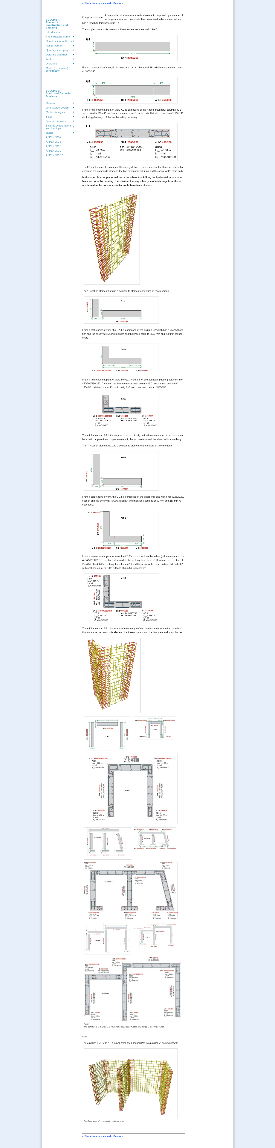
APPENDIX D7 (54, 155)
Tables (50, 59)
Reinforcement (54, 45)
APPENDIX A (53, 137)
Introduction (53, 32)
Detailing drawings (57, 54)
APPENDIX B (53, 141)
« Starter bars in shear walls (97, 3)
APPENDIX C (53, 146)
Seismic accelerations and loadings (58, 127)
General (50, 103)
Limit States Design (57, 107)
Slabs (49, 116)
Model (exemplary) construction (57, 69)
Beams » (118, 3)
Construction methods (59, 41)
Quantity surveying (57, 50)
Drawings (51, 63)
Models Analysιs (55, 112)
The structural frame (58, 36)
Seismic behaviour (57, 121)
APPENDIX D (53, 150)
